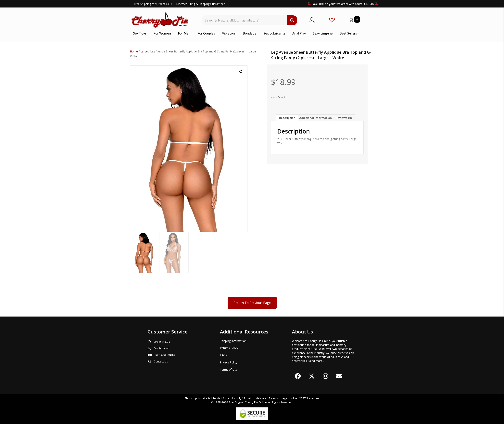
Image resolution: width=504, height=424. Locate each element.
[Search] (292, 20)
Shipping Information (233, 341)
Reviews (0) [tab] (344, 118)
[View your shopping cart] (351, 19)
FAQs (223, 355)
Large (144, 51)
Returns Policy (229, 348)
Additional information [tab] (315, 118)
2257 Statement (309, 398)
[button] (241, 71)
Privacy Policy (228, 362)
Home (134, 51)
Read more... (316, 361)
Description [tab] (287, 118)
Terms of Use (228, 369)
